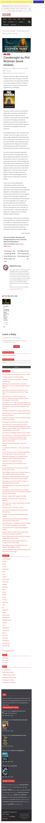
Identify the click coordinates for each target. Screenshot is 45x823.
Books (9, 19)
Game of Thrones (26, 790)
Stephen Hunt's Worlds (8, 355)
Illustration (11, 21)
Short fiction (5, 628)
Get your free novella (38, 1)
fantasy (20, 790)
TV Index (4, 662)
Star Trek (5, 635)
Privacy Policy (24, 818)
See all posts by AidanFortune (16, 289)
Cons (14, 19)
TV (18, 24)
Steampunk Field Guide (9, 682)
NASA (16, 795)
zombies (20, 804)
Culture (17, 8)
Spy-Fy (20, 10)
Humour (4, 600)
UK (3, 715)
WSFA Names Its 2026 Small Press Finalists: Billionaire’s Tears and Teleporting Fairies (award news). (16, 385)
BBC (9, 787)
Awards (5, 19)
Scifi (17, 10)
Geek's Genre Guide (8, 672)
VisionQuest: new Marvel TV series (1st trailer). (15, 422)
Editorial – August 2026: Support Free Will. (14, 496)
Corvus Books (14, 73)
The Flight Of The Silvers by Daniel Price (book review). (23, 255)
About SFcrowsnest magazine (24, 813)
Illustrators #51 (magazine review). (12, 461)
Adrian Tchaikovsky (16, 784)
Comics (19, 19)
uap (9, 804)
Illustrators (8, 792)
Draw (16, 790)
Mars (27, 792)
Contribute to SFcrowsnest (24, 815)
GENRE (4, 594)
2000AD (3, 784)
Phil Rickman (22, 73)
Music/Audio (6, 24)
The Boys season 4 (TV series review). (12, 507)
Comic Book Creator (23, 787)
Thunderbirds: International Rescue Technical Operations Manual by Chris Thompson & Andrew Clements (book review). (16, 491)
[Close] (43, 2)
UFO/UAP (15, 804)
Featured (5, 587)
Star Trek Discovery (21, 797)
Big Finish (11, 787)
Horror (9, 10)
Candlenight (8, 73)
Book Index (5, 658)
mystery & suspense (10, 794)
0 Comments (8, 70)
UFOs (18, 804)
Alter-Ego (22, 785)
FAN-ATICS (5, 582)
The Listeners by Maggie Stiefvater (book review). (16, 433)
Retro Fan (8, 797)
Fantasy (21, 8)
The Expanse (23, 799)
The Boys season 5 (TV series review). (12, 377)
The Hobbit (27, 799)
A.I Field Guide (6, 670)
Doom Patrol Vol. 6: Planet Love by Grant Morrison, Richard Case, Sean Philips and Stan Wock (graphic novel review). (15, 398)
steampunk (18, 799)
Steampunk (5, 640)
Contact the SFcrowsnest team (24, 816)
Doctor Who (5, 579)
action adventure (9, 784)
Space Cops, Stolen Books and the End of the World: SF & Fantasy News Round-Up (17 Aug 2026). (15, 392)
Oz (9, 715)
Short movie (5, 630)
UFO (11, 804)
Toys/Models (13, 24)
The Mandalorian (26, 801)
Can (12, 715)
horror (3, 792)
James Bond (12, 792)
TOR (6, 804)
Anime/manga (6, 8)
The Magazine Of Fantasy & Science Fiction (12, 801)
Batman (7, 787)
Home (13, 31)
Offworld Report (7, 620)
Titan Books (4, 804)
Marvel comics (4, 794)
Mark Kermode (22, 792)
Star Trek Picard (7, 799)
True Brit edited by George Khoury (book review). (16, 374)
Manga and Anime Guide (9, 677)
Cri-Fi (3, 574)
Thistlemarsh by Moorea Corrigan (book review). (16, 411)
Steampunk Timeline (8, 680)
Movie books (6, 615)
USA (6, 715)
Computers (12, 8)
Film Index (5, 660)
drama (13, 790)
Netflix (19, 795)
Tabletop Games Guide (8, 675)
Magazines (21, 21)
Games (4, 21)
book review (16, 787)
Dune (18, 790)
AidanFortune (17, 68)
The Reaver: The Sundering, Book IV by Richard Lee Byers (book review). (10, 256)
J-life (25, 8)
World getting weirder (8, 651)
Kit (16, 21)
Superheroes (6, 643)
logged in (10, 337)
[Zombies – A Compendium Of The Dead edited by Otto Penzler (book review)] (6, 299)
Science (13, 10)
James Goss (15, 792)
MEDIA (4, 612)
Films (23, 19)
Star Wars (5, 638)
